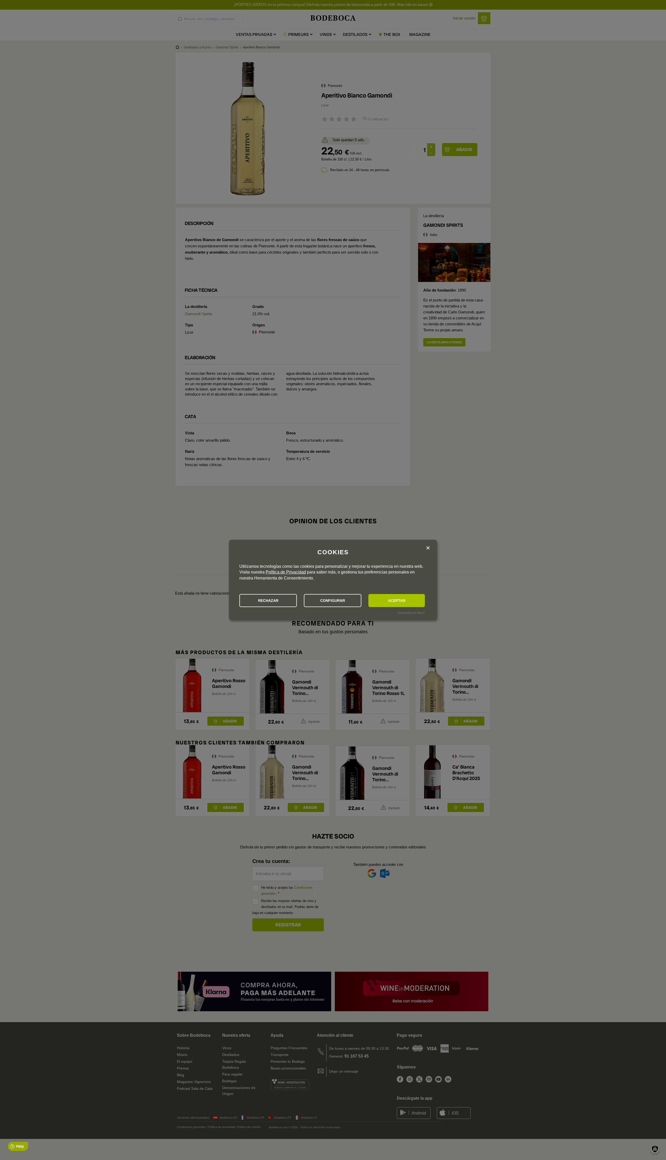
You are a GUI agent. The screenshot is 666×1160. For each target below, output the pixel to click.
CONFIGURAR (332, 600)
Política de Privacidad (286, 572)
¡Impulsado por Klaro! (411, 612)
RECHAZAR (268, 600)
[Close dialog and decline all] (428, 548)
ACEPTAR (396, 600)
